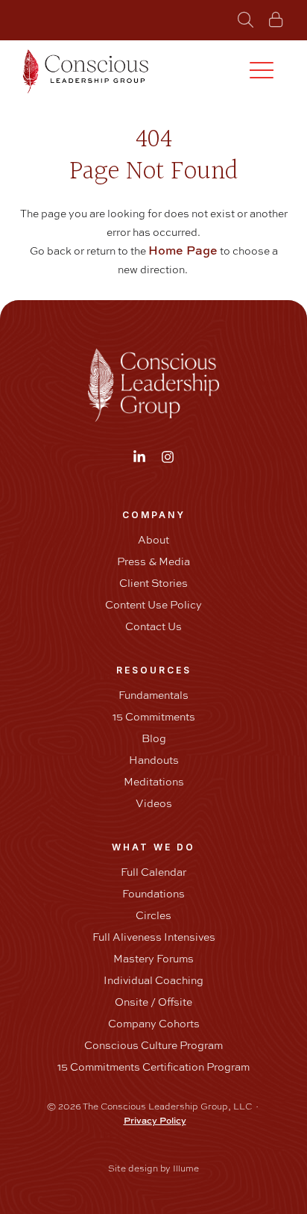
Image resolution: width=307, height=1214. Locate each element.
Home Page (183, 250)
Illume (186, 1168)
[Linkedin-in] (139, 457)
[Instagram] (167, 457)
